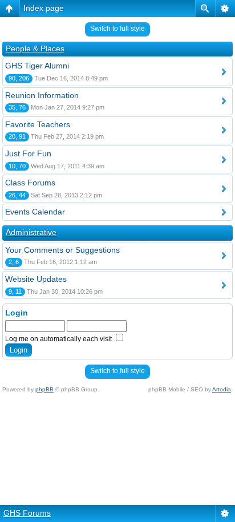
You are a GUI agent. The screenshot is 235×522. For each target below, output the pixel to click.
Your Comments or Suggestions (62, 249)
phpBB (44, 389)
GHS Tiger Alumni (37, 65)
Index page (43, 8)
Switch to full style (117, 29)
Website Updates (36, 279)
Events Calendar (35, 211)
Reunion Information (42, 95)
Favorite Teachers (37, 124)
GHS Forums (27, 512)
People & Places (35, 48)
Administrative (31, 232)
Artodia (221, 389)
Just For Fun (28, 153)
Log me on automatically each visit (59, 339)
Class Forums (30, 182)
